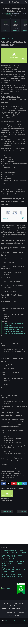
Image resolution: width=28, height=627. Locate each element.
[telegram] (24, 483)
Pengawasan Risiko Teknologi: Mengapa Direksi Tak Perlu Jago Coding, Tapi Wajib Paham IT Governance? (13, 569)
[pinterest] (14, 483)
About (10, 603)
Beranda (6, 603)
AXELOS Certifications (18, 612)
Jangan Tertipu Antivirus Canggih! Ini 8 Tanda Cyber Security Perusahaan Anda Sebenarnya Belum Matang (13, 557)
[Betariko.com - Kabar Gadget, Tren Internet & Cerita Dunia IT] (14, 2)
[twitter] (8, 483)
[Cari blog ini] (26, 2)
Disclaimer (21, 603)
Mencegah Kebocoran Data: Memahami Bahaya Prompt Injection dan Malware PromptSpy (13, 576)
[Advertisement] (14, 530)
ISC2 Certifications (7, 612)
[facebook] (3, 483)
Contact (15, 603)
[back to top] (24, 623)
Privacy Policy (13, 605)
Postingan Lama (22, 511)
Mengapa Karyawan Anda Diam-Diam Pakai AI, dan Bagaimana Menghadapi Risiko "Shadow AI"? (14, 563)
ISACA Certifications (14, 615)
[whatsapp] (19, 483)
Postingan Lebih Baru (7, 511)
